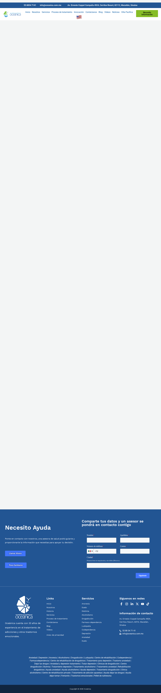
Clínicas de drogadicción (108, 663)
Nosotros (36, 12)
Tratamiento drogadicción (108, 670)
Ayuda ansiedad (53, 670)
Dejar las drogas (41, 663)
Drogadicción (77, 657)
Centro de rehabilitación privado (56, 673)
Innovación (79, 12)
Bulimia (46, 666)
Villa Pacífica (127, 12)
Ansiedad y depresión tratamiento (65, 663)
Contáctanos (91, 12)
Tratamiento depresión (62, 666)
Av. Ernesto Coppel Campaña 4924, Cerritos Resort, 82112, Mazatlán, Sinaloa (135, 622)
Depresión (43, 657)
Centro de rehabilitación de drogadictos (68, 660)
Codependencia (124, 657)
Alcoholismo (63, 657)
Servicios (46, 12)
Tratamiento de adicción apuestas (87, 673)
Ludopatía (88, 657)
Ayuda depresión (87, 670)
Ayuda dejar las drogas (114, 673)
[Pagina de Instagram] (127, 603)
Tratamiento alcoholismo (84, 666)
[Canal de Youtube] (143, 603)
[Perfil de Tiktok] (148, 603)
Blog (101, 12)
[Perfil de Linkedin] (132, 603)
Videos (107, 12)
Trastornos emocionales (81, 676)
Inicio (27, 12)
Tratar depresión (89, 663)
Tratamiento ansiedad (106, 666)
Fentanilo (65, 676)
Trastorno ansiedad (121, 660)
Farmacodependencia (39, 660)
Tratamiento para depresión (99, 660)
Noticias (115, 12)
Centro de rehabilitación (105, 657)
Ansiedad (33, 657)
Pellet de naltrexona (102, 676)
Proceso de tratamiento (62, 12)
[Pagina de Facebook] (121, 603)
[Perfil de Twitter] (137, 603)
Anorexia (53, 657)
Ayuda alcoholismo (70, 670)
